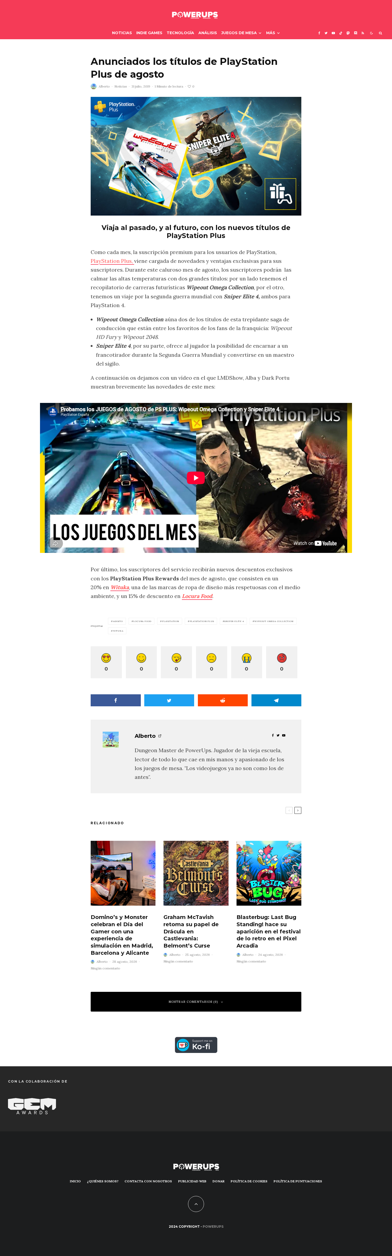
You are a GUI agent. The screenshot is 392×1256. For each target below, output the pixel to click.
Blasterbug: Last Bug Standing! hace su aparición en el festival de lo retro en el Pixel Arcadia (269, 931)
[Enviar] (223, 700)
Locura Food (197, 596)
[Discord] (355, 33)
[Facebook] (319, 33)
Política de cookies (249, 1181)
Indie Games (149, 32)
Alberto (104, 86)
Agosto (118, 621)
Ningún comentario (105, 968)
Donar (219, 1181)
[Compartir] (116, 700)
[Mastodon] (348, 33)
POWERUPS (213, 1227)
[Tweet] (169, 700)
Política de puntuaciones (298, 1181)
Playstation (170, 621)
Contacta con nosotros (148, 1181)
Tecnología (180, 32)
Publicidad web (192, 1181)
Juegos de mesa (239, 32)
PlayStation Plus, (112, 260)
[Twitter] (326, 33)
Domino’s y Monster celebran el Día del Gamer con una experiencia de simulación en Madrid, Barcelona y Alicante (122, 935)
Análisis (207, 32)
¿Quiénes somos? (102, 1181)
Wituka (119, 587)
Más (270, 32)
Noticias (122, 32)
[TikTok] (341, 33)
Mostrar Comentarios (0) (193, 1002)
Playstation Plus (202, 621)
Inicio (75, 1181)
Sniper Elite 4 (234, 621)
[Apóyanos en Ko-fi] (196, 1041)
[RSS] (362, 33)
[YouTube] (333, 33)
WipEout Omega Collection (273, 621)
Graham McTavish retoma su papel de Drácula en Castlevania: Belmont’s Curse (191, 931)
